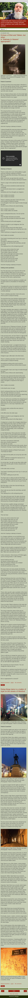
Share (2, 685)
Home (14, 991)
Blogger (17, 996)
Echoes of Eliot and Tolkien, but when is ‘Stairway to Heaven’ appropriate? (13, 38)
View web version (14, 993)
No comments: (18, 682)
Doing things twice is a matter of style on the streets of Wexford (13, 690)
